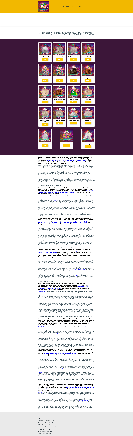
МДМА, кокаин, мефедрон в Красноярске (47, 418)
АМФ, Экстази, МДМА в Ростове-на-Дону (47, 426)
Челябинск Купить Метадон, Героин (46, 420)
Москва (61, 6)
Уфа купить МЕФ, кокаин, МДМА (45, 424)
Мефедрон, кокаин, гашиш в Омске (45, 429)
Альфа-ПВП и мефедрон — (43, 226)
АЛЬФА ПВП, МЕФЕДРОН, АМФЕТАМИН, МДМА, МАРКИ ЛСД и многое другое (66, 191)
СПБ (67, 6)
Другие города (76, 6)
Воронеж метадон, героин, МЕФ (45, 431)
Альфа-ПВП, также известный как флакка (77, 269)
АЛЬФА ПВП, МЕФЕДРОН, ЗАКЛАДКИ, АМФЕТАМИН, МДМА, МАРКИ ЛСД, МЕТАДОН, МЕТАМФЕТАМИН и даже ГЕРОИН (62, 221)
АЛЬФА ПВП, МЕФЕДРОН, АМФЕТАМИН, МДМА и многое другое (66, 160)
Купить (45, 59)
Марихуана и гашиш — (60, 231)
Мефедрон (82, 174)
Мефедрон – (77, 275)
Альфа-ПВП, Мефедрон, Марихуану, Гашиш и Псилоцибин (69, 368)
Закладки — (56, 200)
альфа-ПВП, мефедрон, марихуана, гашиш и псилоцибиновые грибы (81, 206)
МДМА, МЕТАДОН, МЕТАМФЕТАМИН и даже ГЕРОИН (60, 353)
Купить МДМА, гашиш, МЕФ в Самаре (46, 422)
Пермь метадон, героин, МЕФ (44, 433)
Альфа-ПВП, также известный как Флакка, (74, 168)
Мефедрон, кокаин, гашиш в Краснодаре (47, 427)
